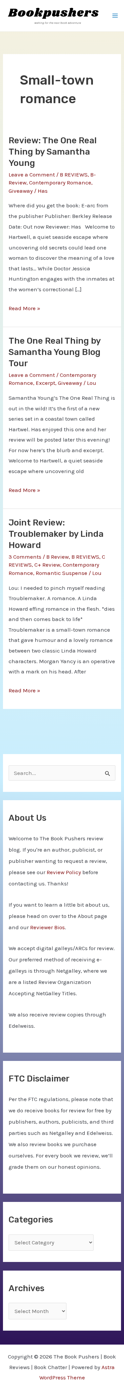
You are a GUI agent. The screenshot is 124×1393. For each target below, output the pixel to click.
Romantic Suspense (61, 573)
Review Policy (64, 872)
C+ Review (47, 564)
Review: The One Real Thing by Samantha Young (53, 151)
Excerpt (45, 383)
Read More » (24, 309)
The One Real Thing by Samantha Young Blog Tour (55, 352)
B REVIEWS (74, 174)
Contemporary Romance (60, 182)
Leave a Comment (32, 174)
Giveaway (21, 190)
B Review (57, 556)
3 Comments (25, 556)
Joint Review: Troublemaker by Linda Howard (56, 534)
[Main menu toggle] (115, 15)
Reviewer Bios (47, 927)
